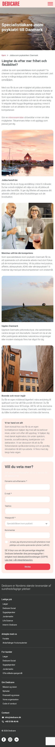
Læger (5, 604)
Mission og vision (10, 687)
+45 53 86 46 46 (11, 721)
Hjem (4, 55)
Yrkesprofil (9, 518)
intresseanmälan (16, 117)
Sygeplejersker (9, 612)
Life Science (8, 621)
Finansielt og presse (11, 695)
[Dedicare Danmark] (11, 4)
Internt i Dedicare (10, 625)
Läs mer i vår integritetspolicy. (19, 560)
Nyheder (6, 691)
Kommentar (10, 530)
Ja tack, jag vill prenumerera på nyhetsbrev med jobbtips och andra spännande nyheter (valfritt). (30, 543)
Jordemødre (8, 616)
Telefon (8, 506)
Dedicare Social (9, 608)
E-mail (7, 494)
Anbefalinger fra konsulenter (15, 643)
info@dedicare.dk (13, 717)
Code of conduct (10, 704)
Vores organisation (11, 699)
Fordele (6, 639)
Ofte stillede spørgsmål (12, 673)
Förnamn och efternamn (15, 481)
